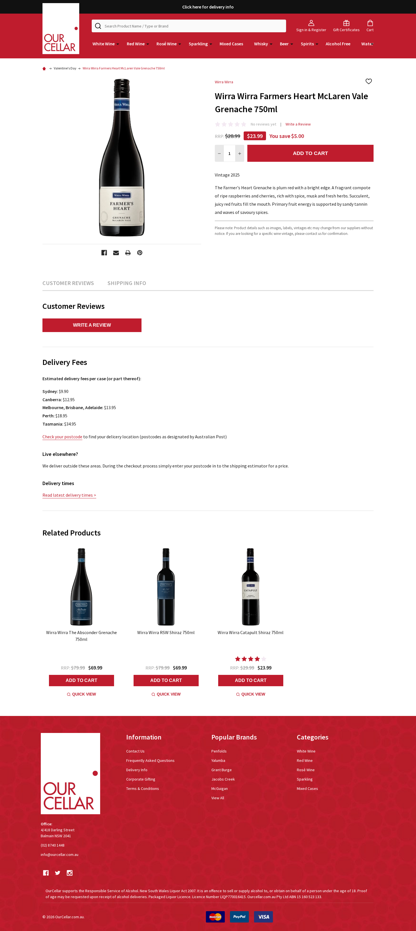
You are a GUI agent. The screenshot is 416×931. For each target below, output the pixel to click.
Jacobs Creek (223, 779)
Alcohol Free (338, 43)
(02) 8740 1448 (53, 845)
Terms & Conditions (142, 788)
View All (217, 797)
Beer (284, 43)
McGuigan (219, 788)
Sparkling (198, 43)
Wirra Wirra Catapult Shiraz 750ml (251, 632)
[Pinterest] (140, 253)
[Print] (128, 253)
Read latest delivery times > (69, 495)
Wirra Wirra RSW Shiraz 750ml (166, 632)
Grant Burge (221, 769)
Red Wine (136, 43)
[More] (117, 43)
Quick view (84, 694)
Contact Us (135, 751)
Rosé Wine (166, 43)
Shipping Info (127, 282)
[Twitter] (58, 873)
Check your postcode (62, 436)
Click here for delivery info (208, 7)
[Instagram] (70, 873)
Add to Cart (310, 153)
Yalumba (218, 760)
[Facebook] (104, 253)
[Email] (116, 253)
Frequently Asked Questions (150, 760)
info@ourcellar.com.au (59, 854)
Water (367, 43)
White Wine (104, 43)
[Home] (45, 68)
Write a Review (298, 124)
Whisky (261, 43)
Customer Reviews (68, 282)
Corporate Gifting (140, 779)
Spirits (307, 43)
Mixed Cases (231, 43)
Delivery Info (136, 769)
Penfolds (219, 751)
